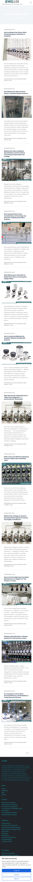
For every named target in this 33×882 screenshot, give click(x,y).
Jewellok (4, 761)
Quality (4, 794)
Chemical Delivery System (9, 814)
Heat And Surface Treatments (10, 855)
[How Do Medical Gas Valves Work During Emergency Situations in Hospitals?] (16, 49)
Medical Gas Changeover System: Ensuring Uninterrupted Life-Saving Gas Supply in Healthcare (16, 517)
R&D (3, 792)
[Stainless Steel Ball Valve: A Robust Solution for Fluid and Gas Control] (16, 652)
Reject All (16, 878)
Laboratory (5, 833)
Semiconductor (6, 823)
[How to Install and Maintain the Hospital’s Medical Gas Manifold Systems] (16, 353)
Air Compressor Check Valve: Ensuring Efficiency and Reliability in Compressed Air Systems (16, 695)
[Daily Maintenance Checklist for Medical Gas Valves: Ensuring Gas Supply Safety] (16, 292)
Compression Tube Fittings (9, 804)
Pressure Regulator (9, 29)
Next (27, 753)
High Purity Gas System (8, 802)
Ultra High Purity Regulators (10, 806)
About (3, 788)
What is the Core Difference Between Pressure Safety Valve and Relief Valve (16, 458)
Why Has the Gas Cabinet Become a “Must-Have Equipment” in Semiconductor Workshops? (16, 397)
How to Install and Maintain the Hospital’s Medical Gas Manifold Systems (14, 338)
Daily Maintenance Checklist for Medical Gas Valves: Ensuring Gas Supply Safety (15, 276)
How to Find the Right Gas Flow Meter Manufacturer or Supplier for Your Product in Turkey (16, 579)
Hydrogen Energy (7, 841)
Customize (16, 874)
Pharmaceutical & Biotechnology (11, 827)
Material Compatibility (8, 853)
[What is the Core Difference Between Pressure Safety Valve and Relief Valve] (16, 474)
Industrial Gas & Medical (9, 837)
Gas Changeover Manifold (9, 812)
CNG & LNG (5, 831)
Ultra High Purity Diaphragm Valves (12, 808)
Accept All (16, 870)
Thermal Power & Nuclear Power (11, 829)
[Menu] (30, 2)
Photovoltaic (5, 835)
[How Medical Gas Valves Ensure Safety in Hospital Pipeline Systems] (16, 107)
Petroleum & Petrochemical (9, 825)
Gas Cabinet (5, 810)
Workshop (5, 790)
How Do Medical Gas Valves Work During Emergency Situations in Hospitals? (15, 34)
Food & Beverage (7, 839)
